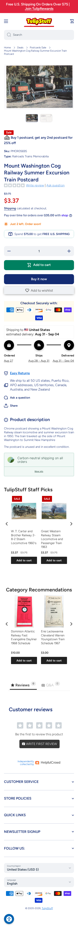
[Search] (7, 35)
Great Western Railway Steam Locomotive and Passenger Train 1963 (52, 539)
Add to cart (24, 560)
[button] (39, 290)
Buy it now (39, 279)
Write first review (41, 744)
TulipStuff (47, 908)
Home (7, 47)
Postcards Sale (38, 47)
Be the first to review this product (39, 734)
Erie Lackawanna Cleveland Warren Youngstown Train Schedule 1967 (53, 637)
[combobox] (39, 35)
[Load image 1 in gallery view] (32, 118)
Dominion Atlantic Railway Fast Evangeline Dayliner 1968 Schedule (24, 637)
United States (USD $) (23, 869)
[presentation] (7, 523)
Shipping (10, 208)
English (12, 883)
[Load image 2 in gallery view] (46, 118)
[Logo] (39, 21)
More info (39, 471)
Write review (35, 185)
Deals (20, 47)
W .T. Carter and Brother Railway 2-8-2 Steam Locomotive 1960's (23, 537)
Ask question (55, 185)
